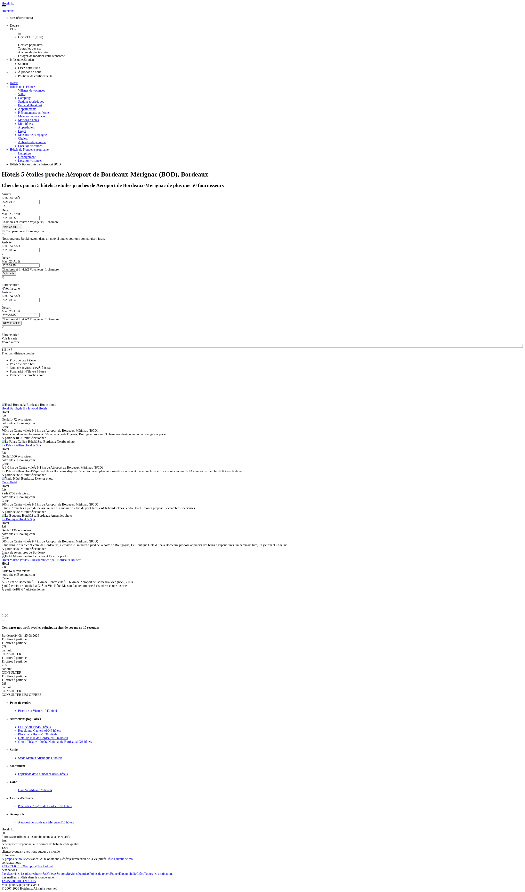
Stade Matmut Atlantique (40, 758)
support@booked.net (39, 866)
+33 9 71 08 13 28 (14, 866)
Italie (133, 873)
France (114, 873)
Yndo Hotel (9, 482)
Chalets (23, 138)
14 (30, 881)
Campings (24, 98)
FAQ (41, 859)
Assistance (31, 859)
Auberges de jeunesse (32, 142)
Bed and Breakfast (30, 105)
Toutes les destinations (158, 873)
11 (21, 881)
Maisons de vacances (31, 116)
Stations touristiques (31, 101)
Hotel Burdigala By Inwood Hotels (24, 408)
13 (27, 881)
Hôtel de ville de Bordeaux (43, 738)
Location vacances (30, 146)
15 (34, 881)
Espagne (124, 873)
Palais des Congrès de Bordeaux (45, 806)
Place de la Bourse (37, 734)
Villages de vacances (31, 90)
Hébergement (26, 157)
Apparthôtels (26, 127)
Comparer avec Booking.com (25, 231)
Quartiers (83, 873)
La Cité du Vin (34, 727)
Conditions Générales (59, 859)
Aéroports (60, 873)
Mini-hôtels (25, 123)
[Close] (3, 620)
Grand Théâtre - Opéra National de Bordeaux (55, 741)
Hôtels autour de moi (120, 859)
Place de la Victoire (38, 710)
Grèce (140, 873)
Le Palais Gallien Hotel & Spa (21, 445)
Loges (22, 131)
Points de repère (99, 873)
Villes (50, 873)
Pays (5, 873)
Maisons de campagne (32, 134)
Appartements (27, 109)
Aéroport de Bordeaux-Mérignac (46, 822)
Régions (72, 873)
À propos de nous (13, 859)
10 (18, 881)
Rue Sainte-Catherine (39, 730)
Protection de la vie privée (89, 859)
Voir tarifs (9, 273)
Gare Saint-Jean (35, 790)
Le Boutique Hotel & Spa (18, 519)
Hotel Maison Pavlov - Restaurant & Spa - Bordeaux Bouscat (41, 560)
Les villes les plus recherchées (27, 873)
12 (24, 881)
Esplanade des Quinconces (43, 774)
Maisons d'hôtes (28, 120)
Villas (21, 94)
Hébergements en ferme (33, 112)
